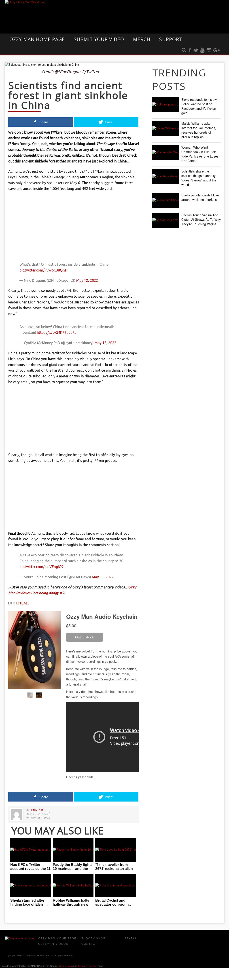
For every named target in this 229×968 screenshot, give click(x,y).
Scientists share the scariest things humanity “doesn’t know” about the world (198, 178)
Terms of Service (87, 966)
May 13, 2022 (105, 343)
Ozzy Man (37, 809)
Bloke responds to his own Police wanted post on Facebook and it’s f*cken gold (199, 106)
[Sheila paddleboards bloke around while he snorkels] (165, 200)
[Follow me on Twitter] (196, 50)
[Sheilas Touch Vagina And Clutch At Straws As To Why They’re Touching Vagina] (165, 220)
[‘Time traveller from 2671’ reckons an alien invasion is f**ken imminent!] (115, 850)
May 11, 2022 (103, 577)
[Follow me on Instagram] (209, 50)
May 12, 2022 (87, 280)
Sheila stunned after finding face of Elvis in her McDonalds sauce (29, 904)
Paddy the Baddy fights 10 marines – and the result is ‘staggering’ (73, 869)
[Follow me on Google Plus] (216, 50)
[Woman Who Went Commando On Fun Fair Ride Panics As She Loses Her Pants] (165, 152)
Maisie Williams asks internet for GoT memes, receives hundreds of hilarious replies (198, 130)
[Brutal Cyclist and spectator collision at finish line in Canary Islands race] (115, 886)
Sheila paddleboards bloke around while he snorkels (200, 197)
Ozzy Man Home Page (37, 39)
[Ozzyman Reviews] (19, 938)
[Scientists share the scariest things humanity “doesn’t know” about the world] (165, 176)
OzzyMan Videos (53, 943)
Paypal (131, 938)
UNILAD (22, 603)
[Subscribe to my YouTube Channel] (202, 50)
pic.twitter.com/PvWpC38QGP (43, 270)
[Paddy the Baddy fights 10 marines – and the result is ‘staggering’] (73, 850)
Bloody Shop (93, 938)
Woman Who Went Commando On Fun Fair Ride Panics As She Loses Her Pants (199, 154)
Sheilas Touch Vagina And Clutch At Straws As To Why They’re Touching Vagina (201, 219)
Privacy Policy (65, 966)
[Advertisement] (73, 227)
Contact (89, 943)
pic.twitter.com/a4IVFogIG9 (41, 567)
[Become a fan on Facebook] (190, 50)
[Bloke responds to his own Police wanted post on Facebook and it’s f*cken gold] (165, 105)
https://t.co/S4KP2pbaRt (56, 332)
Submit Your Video (99, 39)
